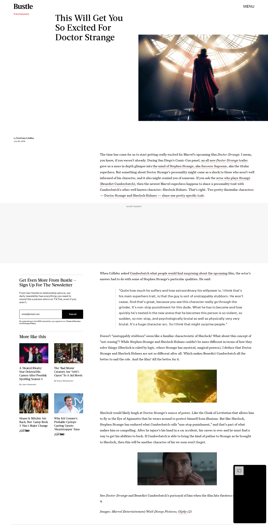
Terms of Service (73, 321)
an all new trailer (224, 160)
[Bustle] (23, 6)
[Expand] (237, 468)
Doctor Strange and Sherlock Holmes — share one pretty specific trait (154, 195)
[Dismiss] (262, 468)
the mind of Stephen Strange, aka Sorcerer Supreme (189, 166)
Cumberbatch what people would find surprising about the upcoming (179, 273)
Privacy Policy (29, 323)
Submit (73, 314)
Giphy (182, 511)
